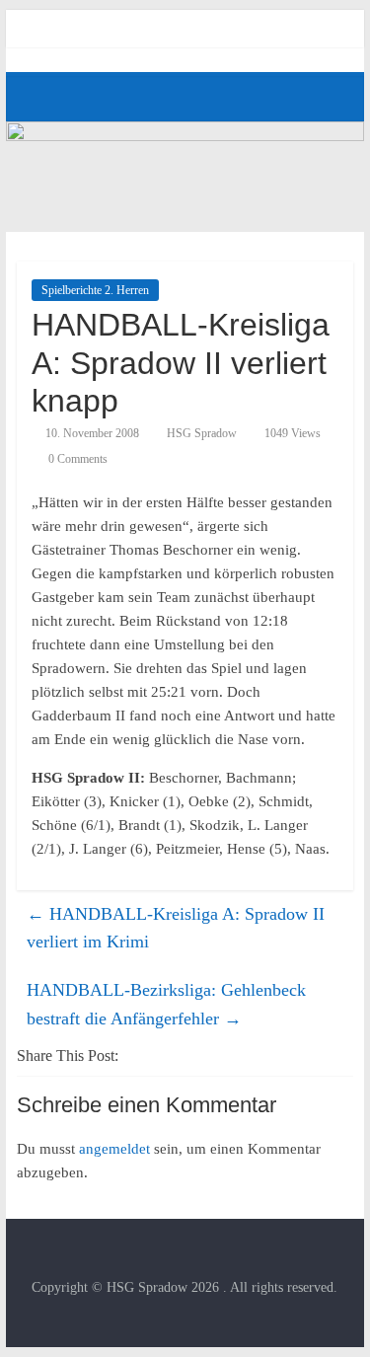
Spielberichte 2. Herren (95, 290)
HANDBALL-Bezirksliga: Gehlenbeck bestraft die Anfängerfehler (166, 1004)
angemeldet (114, 1149)
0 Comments (76, 459)
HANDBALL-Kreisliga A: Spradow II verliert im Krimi (176, 928)
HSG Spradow (202, 433)
